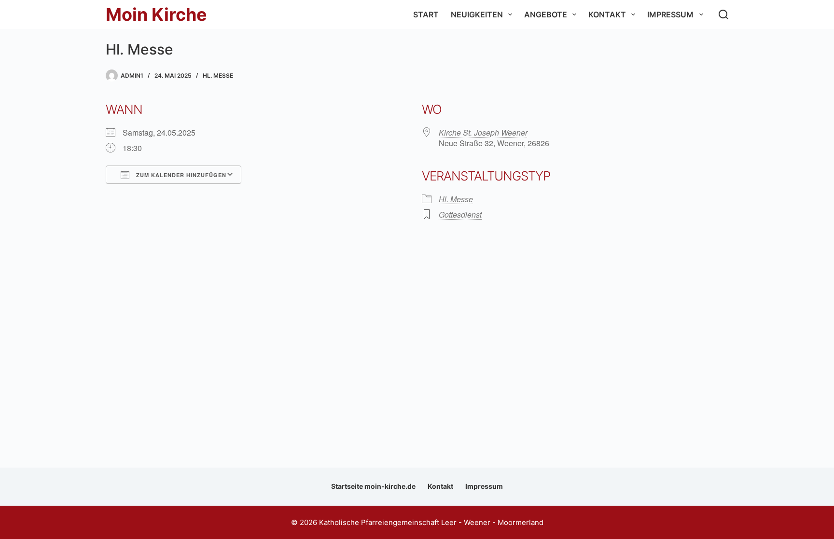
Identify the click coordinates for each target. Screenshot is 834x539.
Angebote (545, 14)
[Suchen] (723, 14)
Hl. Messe (218, 75)
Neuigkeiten (477, 14)
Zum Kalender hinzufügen (180, 175)
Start (426, 14)
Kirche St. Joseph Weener (483, 132)
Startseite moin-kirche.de (373, 486)
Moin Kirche (156, 14)
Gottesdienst (460, 214)
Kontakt (607, 14)
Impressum (670, 14)
